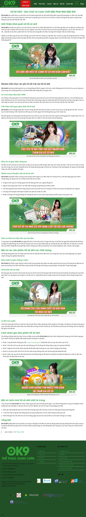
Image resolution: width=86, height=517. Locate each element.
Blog (82, 4)
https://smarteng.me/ (34, 342)
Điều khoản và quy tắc (67, 465)
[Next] (81, 481)
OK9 (35, 4)
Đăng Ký (41, 451)
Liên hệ (62, 454)
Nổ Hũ (62, 4)
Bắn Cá (55, 4)
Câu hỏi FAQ (63, 458)
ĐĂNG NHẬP (25, 5)
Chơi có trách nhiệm (66, 468)
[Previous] (40, 481)
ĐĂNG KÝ (25, 2)
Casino (49, 4)
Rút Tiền (42, 458)
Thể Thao (42, 4)
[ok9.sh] (9, 4)
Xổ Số (77, 4)
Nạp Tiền (42, 454)
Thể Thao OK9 (18, 432)
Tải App (41, 461)
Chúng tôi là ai (64, 451)
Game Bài (69, 4)
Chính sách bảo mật (66, 461)
